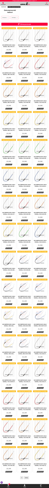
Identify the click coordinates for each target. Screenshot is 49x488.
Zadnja (26, 477)
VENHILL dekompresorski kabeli (14, 6)
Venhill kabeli (3, 6)
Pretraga (46, 4)
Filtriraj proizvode (25, 24)
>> (21, 477)
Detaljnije (10, 52)
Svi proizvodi (3, 4)
